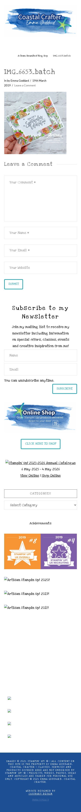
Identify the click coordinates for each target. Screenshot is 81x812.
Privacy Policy (40, 799)
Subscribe (65, 388)
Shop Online (51, 475)
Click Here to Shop (40, 443)
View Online (29, 475)
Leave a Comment (25, 85)
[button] (40, 45)
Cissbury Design (40, 793)
